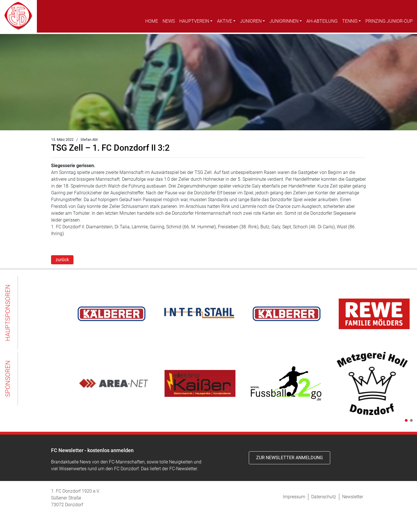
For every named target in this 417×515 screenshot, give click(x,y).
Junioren (251, 21)
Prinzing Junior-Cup (389, 21)
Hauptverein (194, 21)
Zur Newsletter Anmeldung (289, 457)
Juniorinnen (283, 21)
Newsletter (352, 496)
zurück (62, 259)
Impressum (294, 496)
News (169, 21)
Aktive (224, 21)
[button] (405, 420)
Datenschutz (323, 496)
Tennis (349, 21)
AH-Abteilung (322, 21)
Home (151, 21)
